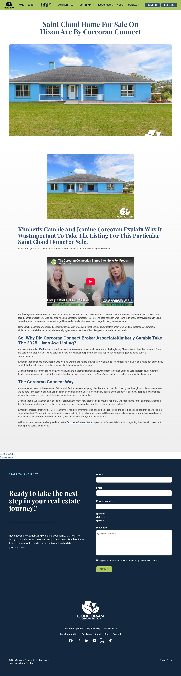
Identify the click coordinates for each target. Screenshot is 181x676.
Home (21, 5)
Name (99, 474)
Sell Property (110, 628)
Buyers (152, 5)
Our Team (87, 634)
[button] (67, 5)
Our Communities (69, 634)
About (121, 5)
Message (101, 527)
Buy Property (93, 628)
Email (99, 487)
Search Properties (73, 628)
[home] (9, 5)
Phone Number (105, 501)
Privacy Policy (166, 660)
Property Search (46, 5)
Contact (133, 5)
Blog (31, 5)
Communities (65, 5)
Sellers (169, 5)
